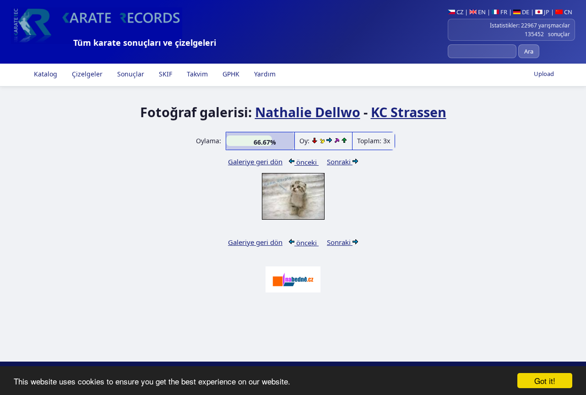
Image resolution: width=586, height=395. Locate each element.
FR (503, 12)
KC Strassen (408, 112)
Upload (544, 74)
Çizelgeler (86, 74)
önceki (306, 162)
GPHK (230, 74)
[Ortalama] (323, 140)
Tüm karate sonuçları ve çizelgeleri (144, 42)
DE (525, 12)
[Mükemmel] (337, 140)
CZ (459, 12)
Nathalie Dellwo (307, 112)
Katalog (44, 74)
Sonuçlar (129, 74)
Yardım (264, 74)
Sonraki (340, 161)
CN (567, 12)
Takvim (196, 74)
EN (481, 12)
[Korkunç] (315, 140)
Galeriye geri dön (255, 161)
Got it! (544, 380)
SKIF (164, 74)
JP (546, 12)
